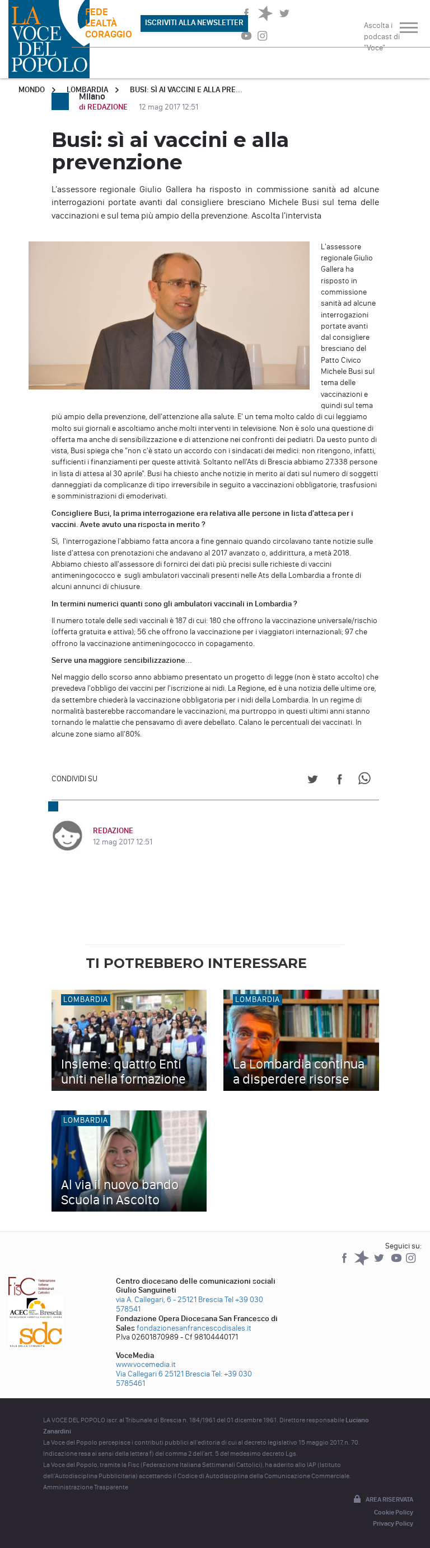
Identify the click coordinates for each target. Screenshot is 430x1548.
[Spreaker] (362, 1263)
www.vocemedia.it (146, 1364)
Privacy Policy (393, 1523)
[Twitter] (380, 1263)
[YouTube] (397, 1263)
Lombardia (87, 89)
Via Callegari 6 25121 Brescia (163, 1374)
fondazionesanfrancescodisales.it (194, 1328)
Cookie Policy (393, 1512)
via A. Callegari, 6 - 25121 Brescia (169, 1299)
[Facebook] (345, 1263)
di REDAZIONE (104, 107)
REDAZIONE (113, 830)
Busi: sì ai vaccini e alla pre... (186, 89)
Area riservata (389, 1499)
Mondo (31, 89)
